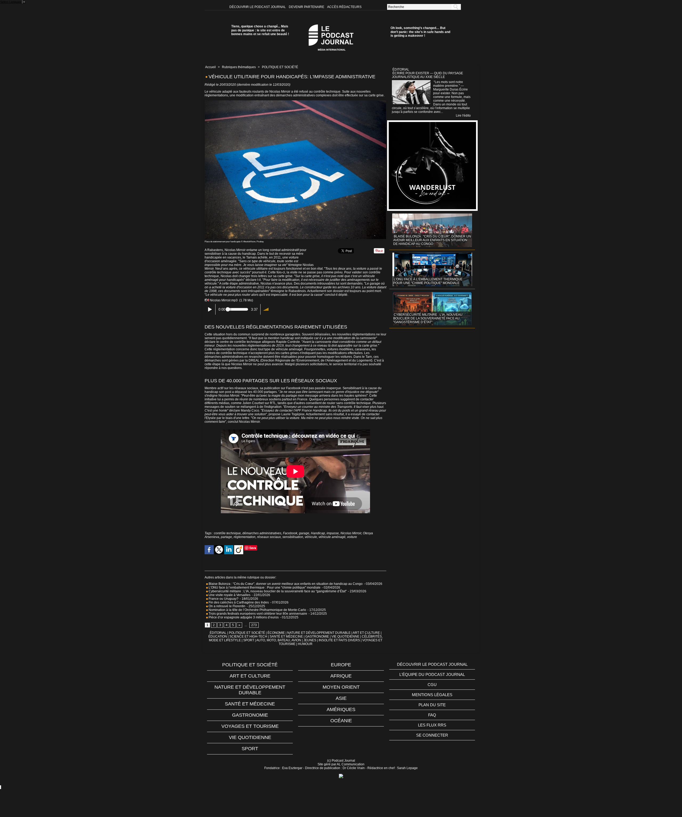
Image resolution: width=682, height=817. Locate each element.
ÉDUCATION (217, 636)
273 (254, 625)
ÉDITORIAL (218, 633)
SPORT (248, 640)
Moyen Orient (341, 687)
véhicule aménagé (332, 537)
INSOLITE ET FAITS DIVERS (339, 640)
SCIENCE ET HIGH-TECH (248, 636)
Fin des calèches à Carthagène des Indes (239, 602)
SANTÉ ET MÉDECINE (286, 636)
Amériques (341, 709)
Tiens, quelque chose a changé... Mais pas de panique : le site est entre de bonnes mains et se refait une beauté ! (260, 30)
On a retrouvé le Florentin (226, 606)
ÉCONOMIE (276, 633)
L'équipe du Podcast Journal (432, 674)
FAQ (432, 715)
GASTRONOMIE (317, 636)
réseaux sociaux (269, 537)
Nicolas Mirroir (350, 533)
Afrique (341, 676)
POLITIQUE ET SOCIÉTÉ (280, 67)
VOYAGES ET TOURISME (250, 726)
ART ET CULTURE (366, 633)
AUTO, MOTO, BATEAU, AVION (278, 640)
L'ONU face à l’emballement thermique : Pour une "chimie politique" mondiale (264, 587)
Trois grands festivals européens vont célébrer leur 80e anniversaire (257, 613)
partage (226, 537)
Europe (341, 664)
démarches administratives (261, 533)
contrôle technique (227, 533)
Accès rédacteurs (344, 7)
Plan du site (432, 705)
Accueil (210, 67)
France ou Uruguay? (223, 599)
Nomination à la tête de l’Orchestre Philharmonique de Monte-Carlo (257, 610)
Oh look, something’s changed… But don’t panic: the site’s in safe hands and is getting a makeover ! (420, 32)
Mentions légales (432, 694)
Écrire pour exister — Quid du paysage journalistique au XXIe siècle (427, 75)
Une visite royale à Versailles (229, 595)
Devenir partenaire (307, 7)
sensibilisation (292, 537)
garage (304, 533)
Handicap (318, 533)
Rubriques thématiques (239, 67)
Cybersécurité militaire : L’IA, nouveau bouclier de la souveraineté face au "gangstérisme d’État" (277, 591)
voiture (352, 537)
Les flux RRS (432, 725)
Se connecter (432, 735)
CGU (432, 684)
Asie (341, 698)
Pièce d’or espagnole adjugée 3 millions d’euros (243, 617)
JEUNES (309, 640)
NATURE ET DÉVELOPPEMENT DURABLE (319, 633)
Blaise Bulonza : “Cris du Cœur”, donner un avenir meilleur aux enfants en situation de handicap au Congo (285, 584)
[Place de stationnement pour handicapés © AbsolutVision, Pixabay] (295, 102)
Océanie (341, 720)
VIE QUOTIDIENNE (345, 636)
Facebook (290, 533)
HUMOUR (305, 644)
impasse (333, 533)
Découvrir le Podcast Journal (258, 7)
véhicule (311, 537)
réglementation (244, 537)
